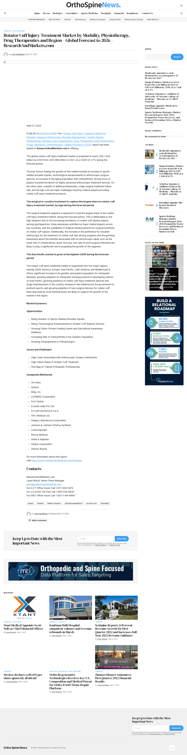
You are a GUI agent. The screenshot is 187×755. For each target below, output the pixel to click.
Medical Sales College (134, 19)
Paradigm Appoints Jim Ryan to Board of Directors (161, 107)
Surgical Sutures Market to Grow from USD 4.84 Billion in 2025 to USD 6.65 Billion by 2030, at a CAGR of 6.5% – (163, 86)
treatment (105, 503)
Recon (150, 271)
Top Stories (17, 622)
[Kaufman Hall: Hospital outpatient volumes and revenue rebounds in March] (70, 608)
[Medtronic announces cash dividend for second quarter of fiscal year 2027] (149, 154)
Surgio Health (115, 19)
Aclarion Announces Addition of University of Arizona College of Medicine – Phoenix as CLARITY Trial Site (162, 98)
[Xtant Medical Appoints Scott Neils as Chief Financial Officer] (25, 608)
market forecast (54, 503)
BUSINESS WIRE (47, 133)
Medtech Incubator (98, 19)
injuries (40, 503)
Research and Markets (74, 503)
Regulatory (62, 671)
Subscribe (121, 539)
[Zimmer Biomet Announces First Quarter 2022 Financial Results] (116, 657)
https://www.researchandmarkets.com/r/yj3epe (56, 460)
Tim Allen (153, 264)
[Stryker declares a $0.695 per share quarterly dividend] (25, 657)
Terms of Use (115, 545)
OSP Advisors (80, 19)
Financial (8, 31)
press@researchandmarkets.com (43, 484)
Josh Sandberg (155, 287)
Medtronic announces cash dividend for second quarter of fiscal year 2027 (161, 75)
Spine (150, 247)
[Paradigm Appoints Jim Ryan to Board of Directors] (149, 205)
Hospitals (62, 622)
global (30, 503)
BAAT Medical (153, 19)
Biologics (54, 671)
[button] (181, 5)
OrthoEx (67, 19)
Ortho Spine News (15, 747)
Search (148, 49)
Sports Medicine (18, 31)
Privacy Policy (100, 545)
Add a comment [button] (39, 520)
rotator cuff (91, 503)
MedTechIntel (54, 19)
